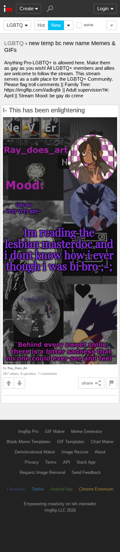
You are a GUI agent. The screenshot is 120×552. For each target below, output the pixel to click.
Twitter (38, 489)
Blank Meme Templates (29, 441)
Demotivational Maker (35, 452)
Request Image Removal (42, 472)
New (56, 25)
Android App (61, 489)
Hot (41, 25)
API (66, 462)
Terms (51, 462)
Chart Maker (102, 441)
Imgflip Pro (28, 431)
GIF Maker (55, 431)
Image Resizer (74, 452)
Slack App (85, 462)
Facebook (16, 489)
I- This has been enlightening (44, 110)
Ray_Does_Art (17, 368)
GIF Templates (70, 441)
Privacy (32, 462)
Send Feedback (86, 472)
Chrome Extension (96, 489)
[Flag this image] (111, 383)
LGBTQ (15, 25)
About (100, 452)
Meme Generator (86, 431)
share (87, 383)
